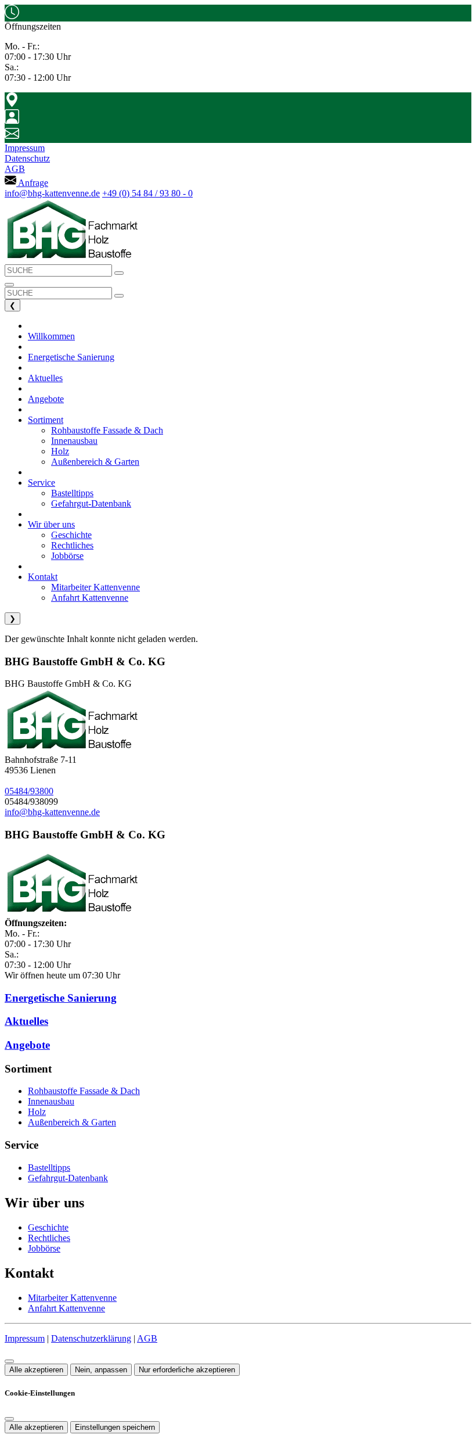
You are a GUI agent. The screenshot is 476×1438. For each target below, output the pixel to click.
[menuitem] (26, 183)
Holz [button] (60, 451)
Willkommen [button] (51, 336)
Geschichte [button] (71, 535)
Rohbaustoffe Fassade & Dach (84, 1091)
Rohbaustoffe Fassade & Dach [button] (107, 430)
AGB (147, 1338)
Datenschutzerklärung (91, 1338)
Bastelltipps (49, 1167)
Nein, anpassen (101, 1369)
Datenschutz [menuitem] (27, 158)
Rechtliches (49, 1238)
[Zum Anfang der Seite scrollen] (9, 1361)
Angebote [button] (46, 399)
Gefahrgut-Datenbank (68, 1178)
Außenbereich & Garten (72, 1122)
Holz (37, 1112)
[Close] (9, 1419)
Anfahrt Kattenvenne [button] (89, 598)
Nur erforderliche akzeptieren (187, 1369)
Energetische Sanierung (61, 998)
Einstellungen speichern (115, 1427)
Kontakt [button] (42, 577)
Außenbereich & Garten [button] (95, 462)
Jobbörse (44, 1248)
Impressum (25, 1338)
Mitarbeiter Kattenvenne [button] (95, 587)
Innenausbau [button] (74, 441)
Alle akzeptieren (36, 1369)
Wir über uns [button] (51, 524)
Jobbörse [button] (67, 556)
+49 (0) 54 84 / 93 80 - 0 (147, 193)
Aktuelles (26, 1021)
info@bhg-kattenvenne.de (52, 193)
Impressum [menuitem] (25, 148)
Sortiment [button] (45, 420)
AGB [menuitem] (15, 169)
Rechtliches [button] (72, 545)
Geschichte (48, 1227)
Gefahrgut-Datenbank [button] (91, 503)
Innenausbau (51, 1101)
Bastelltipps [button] (72, 493)
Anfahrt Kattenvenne (66, 1308)
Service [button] (41, 482)
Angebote (27, 1045)
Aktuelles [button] (45, 378)
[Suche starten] (119, 273)
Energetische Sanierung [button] (71, 357)
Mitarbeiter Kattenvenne (72, 1298)
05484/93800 (29, 791)
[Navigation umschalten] (9, 284)
